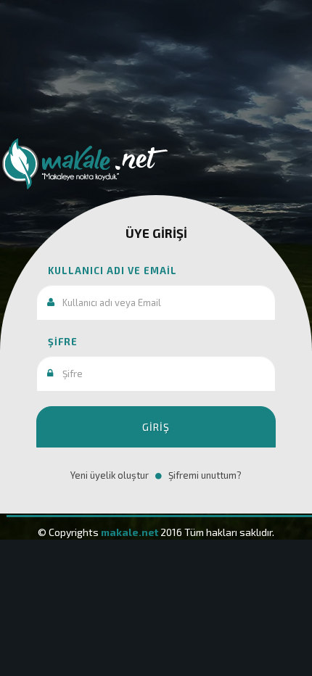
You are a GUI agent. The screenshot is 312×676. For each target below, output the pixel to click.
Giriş (156, 427)
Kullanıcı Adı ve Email (106, 270)
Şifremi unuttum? (205, 475)
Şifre (57, 341)
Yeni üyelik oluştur (109, 475)
